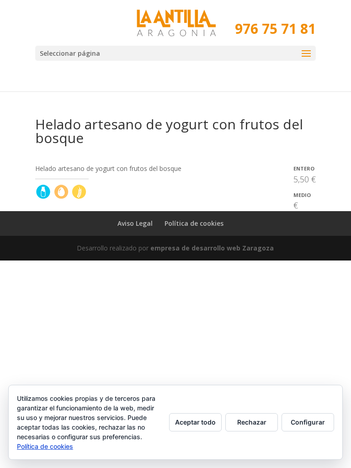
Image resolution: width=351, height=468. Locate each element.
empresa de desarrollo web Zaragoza (212, 248)
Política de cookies (194, 223)
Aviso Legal (135, 223)
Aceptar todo (195, 422)
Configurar (308, 422)
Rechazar (251, 422)
